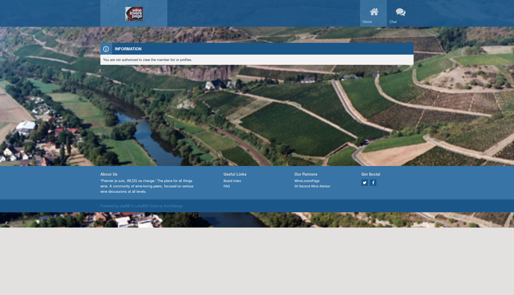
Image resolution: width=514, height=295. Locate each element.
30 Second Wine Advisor (312, 186)
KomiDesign (173, 205)
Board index (232, 180)
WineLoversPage (307, 180)
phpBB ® (127, 205)
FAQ (227, 186)
